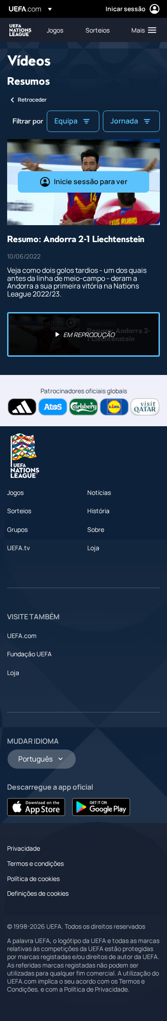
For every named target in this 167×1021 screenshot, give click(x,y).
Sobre (95, 529)
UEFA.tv (18, 547)
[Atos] (52, 407)
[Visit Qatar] (144, 407)
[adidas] (22, 407)
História (98, 510)
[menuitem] (58, 30)
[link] (55, 30)
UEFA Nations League (20, 30)
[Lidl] (114, 407)
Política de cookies (33, 878)
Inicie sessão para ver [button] (90, 181)
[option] (83, 334)
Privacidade (23, 848)
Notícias (99, 492)
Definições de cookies (38, 893)
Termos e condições (35, 863)
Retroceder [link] (32, 99)
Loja (93, 547)
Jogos (15, 492)
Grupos (17, 529)
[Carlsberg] (83, 407)
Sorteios (19, 510)
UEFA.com (22, 635)
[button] (142, 30)
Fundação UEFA (29, 654)
